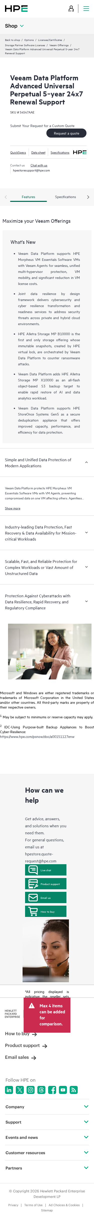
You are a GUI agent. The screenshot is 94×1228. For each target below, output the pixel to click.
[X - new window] (20, 1090)
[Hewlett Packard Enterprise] (16, 8)
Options (29, 40)
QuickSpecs (18, 152)
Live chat (46, 870)
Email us (46, 898)
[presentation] (88, 197)
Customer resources (25, 1152)
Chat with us (39, 165)
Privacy (13, 1205)
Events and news (22, 1137)
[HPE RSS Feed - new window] (74, 1090)
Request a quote (66, 133)
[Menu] (86, 8)
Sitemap (47, 1210)
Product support (50, 884)
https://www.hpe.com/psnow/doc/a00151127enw (37, 736)
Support (13, 1122)
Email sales (17, 1057)
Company (15, 1106)
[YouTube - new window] (63, 1090)
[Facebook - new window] (52, 1090)
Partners (14, 1168)
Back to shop (12, 40)
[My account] (71, 8)
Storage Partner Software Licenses (25, 45)
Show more (12, 508)
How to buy (47, 911)
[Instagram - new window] (31, 1090)
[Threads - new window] (41, 1090)
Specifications (60, 152)
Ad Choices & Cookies (64, 1205)
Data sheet (38, 152)
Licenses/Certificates (50, 40)
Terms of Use (33, 1205)
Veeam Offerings (59, 45)
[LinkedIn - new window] (9, 1090)
